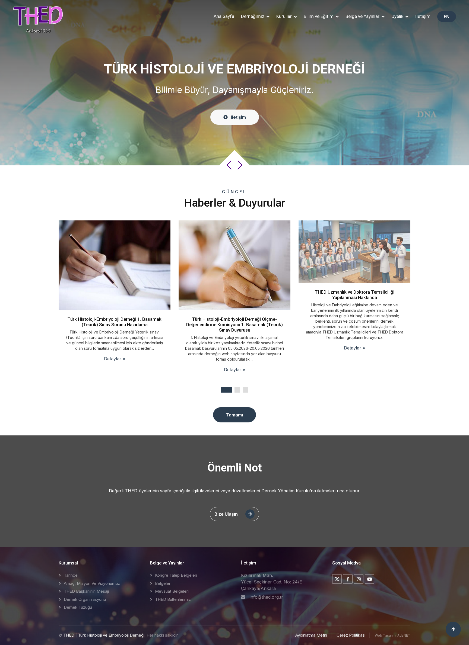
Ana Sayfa (224, 16)
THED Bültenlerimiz (173, 599)
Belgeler (162, 583)
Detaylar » (114, 369)
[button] (255, 17)
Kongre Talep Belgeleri (176, 575)
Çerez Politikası (351, 635)
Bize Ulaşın (226, 514)
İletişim (422, 16)
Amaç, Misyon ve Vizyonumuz (92, 583)
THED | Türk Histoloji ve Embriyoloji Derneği (103, 635)
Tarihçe (71, 575)
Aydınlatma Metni (311, 635)
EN (446, 16)
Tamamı (234, 415)
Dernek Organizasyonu (85, 599)
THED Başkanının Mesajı (86, 591)
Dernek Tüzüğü (78, 607)
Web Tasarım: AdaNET (392, 635)
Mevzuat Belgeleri (172, 591)
